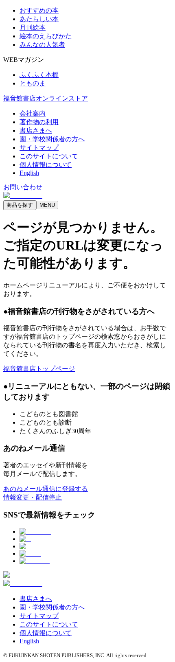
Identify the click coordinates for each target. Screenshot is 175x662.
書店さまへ (36, 130)
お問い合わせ (22, 187)
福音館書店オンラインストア (45, 98)
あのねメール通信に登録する (45, 488)
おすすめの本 (39, 10)
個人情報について (46, 164)
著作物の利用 (39, 121)
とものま (33, 83)
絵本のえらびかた (46, 36)
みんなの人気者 (42, 44)
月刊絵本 (33, 27)
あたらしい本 (39, 18)
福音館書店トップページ (39, 368)
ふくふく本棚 (39, 74)
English (29, 172)
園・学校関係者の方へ (52, 139)
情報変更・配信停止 (32, 497)
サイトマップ (39, 147)
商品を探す (20, 205)
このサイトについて (49, 156)
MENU (47, 205)
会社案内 (33, 113)
